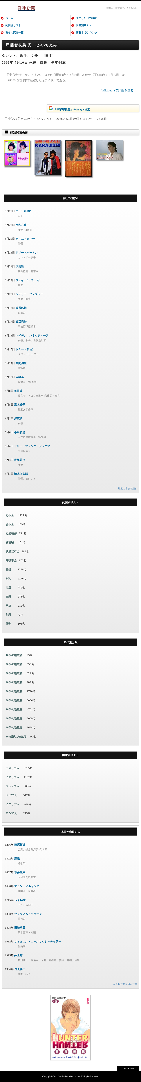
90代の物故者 (14, 727)
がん (8, 578)
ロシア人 (11, 813)
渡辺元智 (21, 321)
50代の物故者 (14, 691)
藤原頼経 (19, 844)
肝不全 (10, 524)
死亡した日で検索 (86, 18)
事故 (8, 605)
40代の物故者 (14, 682)
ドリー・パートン (27, 252)
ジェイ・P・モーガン (29, 280)
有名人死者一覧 (15, 32)
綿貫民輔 (21, 307)
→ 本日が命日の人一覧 (125, 983)
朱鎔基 (20, 377)
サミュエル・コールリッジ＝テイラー (37, 941)
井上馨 (18, 955)
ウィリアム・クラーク (28, 913)
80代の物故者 (14, 718)
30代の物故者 (14, 673)
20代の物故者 (14, 664)
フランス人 (12, 786)
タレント (9, 56)
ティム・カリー (25, 238)
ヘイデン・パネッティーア (32, 335)
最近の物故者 (70, 198)
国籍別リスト (83, 25)
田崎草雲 (19, 927)
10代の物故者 (14, 655)
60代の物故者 (14, 700)
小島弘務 (19, 432)
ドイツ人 (11, 795)
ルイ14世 (20, 900)
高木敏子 (19, 404)
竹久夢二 (19, 969)
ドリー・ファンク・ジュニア (32, 446)
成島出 (20, 266)
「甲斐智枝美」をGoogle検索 (72, 109)
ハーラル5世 (23, 211)
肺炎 (8, 569)
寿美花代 (19, 459)
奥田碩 (18, 390)
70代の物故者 (14, 709)
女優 (34, 56)
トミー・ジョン (25, 349)
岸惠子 (18, 418)
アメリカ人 (12, 768)
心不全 (10, 515)
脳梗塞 (10, 542)
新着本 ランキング (86, 32)
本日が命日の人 (70, 831)
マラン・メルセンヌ (26, 886)
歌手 (23, 56)
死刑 (8, 623)
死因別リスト (13, 25)
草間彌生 (21, 363)
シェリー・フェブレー (29, 294)
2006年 (7, 62)
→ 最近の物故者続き (126, 488)
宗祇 (17, 858)
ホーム (9, 18)
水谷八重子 (22, 224)
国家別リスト (70, 755)
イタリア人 (12, 804)
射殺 (8, 614)
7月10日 (21, 62)
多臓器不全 (12, 551)
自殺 (8, 596)
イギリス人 (12, 777)
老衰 (8, 587)
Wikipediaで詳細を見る (118, 90)
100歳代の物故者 (16, 736)
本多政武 (19, 872)
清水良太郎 (21, 473)
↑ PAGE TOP (128, 1068)
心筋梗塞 (11, 533)
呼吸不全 (11, 560)
